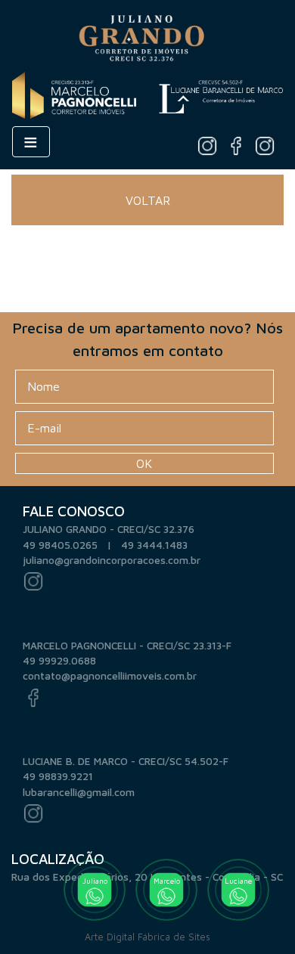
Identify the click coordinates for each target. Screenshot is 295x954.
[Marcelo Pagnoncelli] (236, 144)
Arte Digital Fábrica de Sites (147, 937)
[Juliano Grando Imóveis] (149, 34)
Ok (144, 463)
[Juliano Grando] (207, 144)
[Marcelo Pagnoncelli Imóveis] (74, 94)
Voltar (148, 200)
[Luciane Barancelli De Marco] (221, 94)
